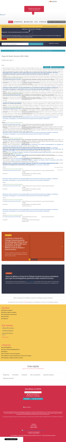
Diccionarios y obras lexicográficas (15, 77)
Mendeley (32, 281)
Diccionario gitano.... (8, 333)
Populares (5, 318)
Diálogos (5, 351)
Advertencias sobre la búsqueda (49, 26)
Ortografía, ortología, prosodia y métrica (13, 357)
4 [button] (36, 259)
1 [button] (29, 259)
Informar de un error (57, 67)
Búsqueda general (35, 44)
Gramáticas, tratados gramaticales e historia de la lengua (17, 355)
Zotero (27, 281)
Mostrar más (5, 337)
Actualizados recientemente (10, 314)
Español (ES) (54, 1)
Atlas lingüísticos (7, 347)
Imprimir (46, 67)
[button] (4, 246)
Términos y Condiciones (34, 396)
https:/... (3, 334)
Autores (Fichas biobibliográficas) (11, 349)
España (4, 76)
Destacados (6, 316)
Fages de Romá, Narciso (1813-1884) (13, 79)
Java (61, 26)
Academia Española (7, 330)
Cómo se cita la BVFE (14, 26)
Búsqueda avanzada (54, 43)
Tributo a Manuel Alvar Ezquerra (56, 21)
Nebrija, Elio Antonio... (8, 328)
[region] (33, 246)
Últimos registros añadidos (9, 312)
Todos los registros (7, 310)
